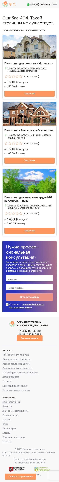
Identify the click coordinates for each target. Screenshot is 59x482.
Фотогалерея (9, 428)
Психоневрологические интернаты (20, 372)
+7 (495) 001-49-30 (40, 4)
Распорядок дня (10, 415)
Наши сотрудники (11, 402)
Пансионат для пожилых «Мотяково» (28, 63)
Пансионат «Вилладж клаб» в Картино (29, 130)
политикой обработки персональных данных (26, 306)
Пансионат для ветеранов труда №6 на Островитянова (28, 199)
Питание (6, 419)
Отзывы (6, 432)
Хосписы (6, 381)
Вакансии (7, 406)
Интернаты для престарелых (17, 368)
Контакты (7, 441)
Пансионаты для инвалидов (16, 359)
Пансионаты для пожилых (15, 355)
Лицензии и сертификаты (15, 410)
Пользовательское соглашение (29, 462)
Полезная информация (13, 437)
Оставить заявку (29, 297)
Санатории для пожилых (14, 385)
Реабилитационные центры (16, 363)
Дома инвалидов (10, 377)
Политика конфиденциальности (30, 459)
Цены (5, 424)
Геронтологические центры (16, 390)
